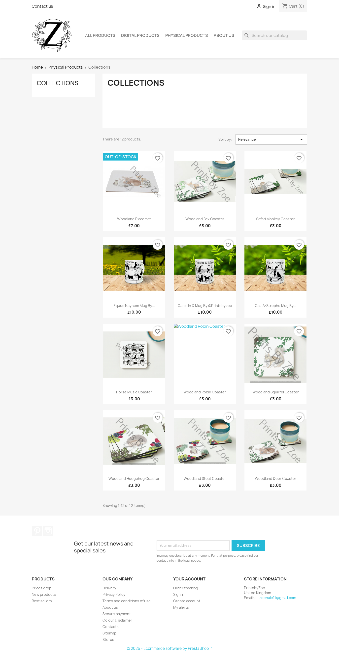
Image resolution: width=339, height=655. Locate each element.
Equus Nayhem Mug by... (134, 305)
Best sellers (42, 601)
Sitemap (109, 633)
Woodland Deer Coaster (275, 478)
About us (224, 35)
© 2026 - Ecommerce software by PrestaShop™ (169, 648)
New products (44, 594)
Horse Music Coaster (134, 392)
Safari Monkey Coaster (275, 219)
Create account (186, 601)
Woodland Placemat (134, 219)
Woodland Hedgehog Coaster (134, 478)
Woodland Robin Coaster (204, 392)
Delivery (109, 588)
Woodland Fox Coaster (204, 219)
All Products (100, 35)
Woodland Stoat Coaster (205, 478)
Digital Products (140, 35)
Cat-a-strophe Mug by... (275, 305)
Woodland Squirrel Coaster (275, 392)
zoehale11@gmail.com (277, 597)
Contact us (42, 6)
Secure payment (116, 613)
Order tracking (185, 588)
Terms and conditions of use (126, 601)
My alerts (181, 607)
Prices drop (41, 588)
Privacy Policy (113, 594)
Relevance (271, 139)
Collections (57, 83)
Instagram (48, 531)
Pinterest (37, 531)
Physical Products (186, 35)
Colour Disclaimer (117, 620)
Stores (108, 639)
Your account (189, 579)
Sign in (178, 594)
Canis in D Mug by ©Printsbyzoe (205, 305)
